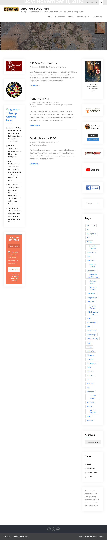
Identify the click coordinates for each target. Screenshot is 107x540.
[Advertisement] (53, 25)
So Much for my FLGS (43, 138)
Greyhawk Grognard (35, 9)
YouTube (90, 420)
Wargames (90, 402)
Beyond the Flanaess (93, 247)
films (88, 326)
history (89, 347)
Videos (71, 17)
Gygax (89, 343)
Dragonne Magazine (93, 307)
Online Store (60, 17)
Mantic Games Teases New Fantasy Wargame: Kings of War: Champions (14, 151)
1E (88, 225)
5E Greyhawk (91, 234)
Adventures (39, 105)
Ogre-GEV (90, 371)
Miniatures (90, 355)
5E (88, 229)
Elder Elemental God (93, 313)
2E (94, 225)
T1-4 (88, 388)
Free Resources (83, 17)
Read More (34, 86)
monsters (90, 359)
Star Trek (90, 383)
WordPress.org (92, 477)
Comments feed (92, 473)
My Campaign (91, 363)
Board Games (91, 252)
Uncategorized (53, 67)
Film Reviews (91, 322)
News (64, 67)
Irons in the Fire (39, 98)
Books (89, 256)
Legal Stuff (97, 17)
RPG (65, 105)
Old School (90, 375)
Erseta (89, 318)
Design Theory (92, 298)
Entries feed (91, 468)
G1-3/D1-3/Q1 (92, 330)
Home (49, 17)
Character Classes (93, 282)
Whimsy (89, 406)
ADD (33, 105)
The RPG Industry (93, 397)
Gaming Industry (37, 145)
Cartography (91, 271)
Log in (89, 464)
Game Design (91, 335)
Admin (89, 242)
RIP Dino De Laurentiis (43, 63)
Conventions (91, 293)
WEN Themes (98, 536)
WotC (89, 416)
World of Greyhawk (93, 411)
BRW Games (91, 260)
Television (90, 392)
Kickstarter (90, 351)
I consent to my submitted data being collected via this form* (13, 258)
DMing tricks (91, 302)
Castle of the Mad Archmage (53, 105)
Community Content (93, 288)
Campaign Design (92, 265)
